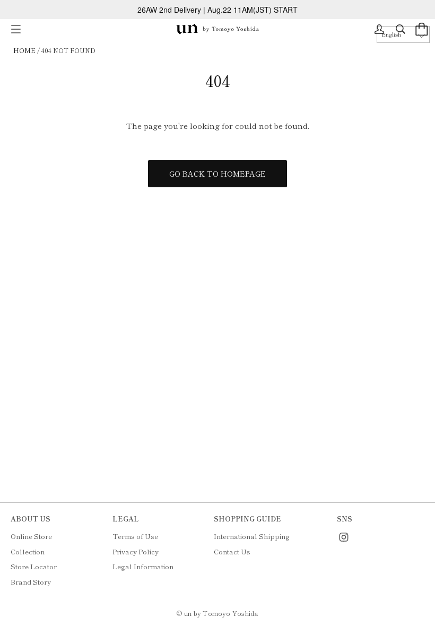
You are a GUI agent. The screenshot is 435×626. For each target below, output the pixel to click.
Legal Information (142, 566)
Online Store (31, 536)
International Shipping (252, 536)
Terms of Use (135, 536)
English (391, 34)
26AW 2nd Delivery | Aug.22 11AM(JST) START (217, 9)
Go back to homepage (217, 173)
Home (24, 50)
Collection (28, 551)
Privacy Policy (135, 551)
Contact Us (232, 551)
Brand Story (31, 582)
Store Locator (34, 566)
